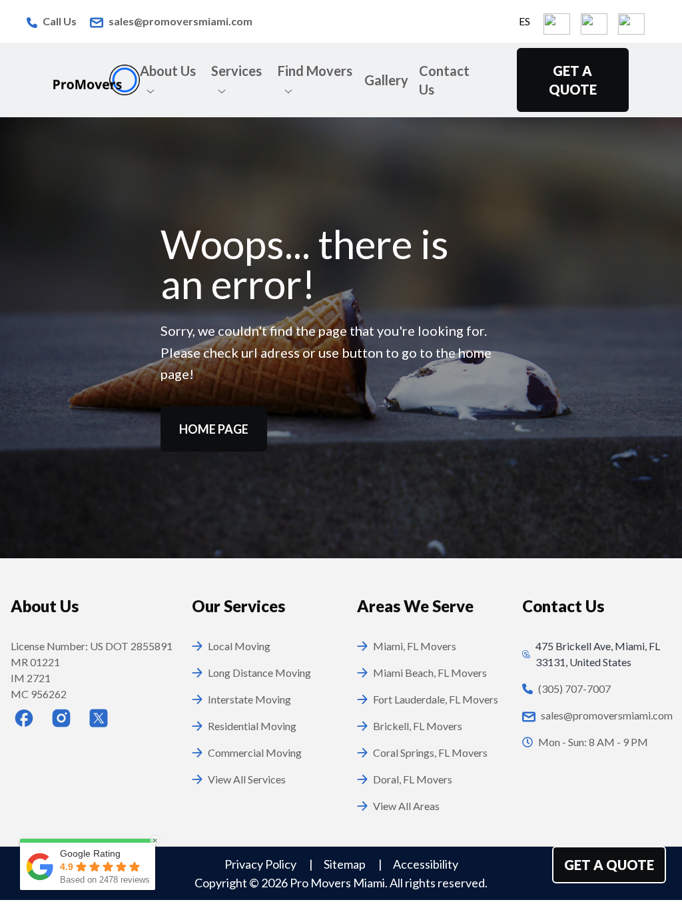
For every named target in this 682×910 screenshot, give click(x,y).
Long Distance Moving (259, 672)
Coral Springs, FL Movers (430, 752)
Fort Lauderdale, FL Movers (435, 699)
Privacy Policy (261, 864)
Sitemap (346, 864)
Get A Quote (609, 865)
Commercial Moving (255, 752)
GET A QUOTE (573, 80)
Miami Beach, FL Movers (430, 672)
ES (524, 21)
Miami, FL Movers (414, 646)
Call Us (60, 21)
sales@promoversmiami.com (180, 21)
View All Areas (406, 805)
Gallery (386, 80)
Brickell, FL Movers (417, 725)
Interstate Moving (249, 699)
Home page (213, 429)
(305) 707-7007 (574, 688)
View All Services (247, 779)
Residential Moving (252, 725)
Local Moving (239, 646)
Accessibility (425, 864)
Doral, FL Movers (412, 779)
